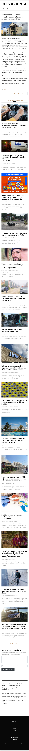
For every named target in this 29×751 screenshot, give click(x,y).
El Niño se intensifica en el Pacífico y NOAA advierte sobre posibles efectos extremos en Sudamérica (12, 702)
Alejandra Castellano (11, 130)
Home (15, 726)
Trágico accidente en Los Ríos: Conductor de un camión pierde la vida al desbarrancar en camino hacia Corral (13, 158)
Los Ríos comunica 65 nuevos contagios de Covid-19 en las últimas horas (11, 517)
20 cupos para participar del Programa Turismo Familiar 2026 (14, 688)
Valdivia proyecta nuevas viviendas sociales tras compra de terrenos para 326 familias (14, 697)
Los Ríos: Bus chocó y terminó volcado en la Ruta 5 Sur (12, 330)
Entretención (14, 737)
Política (15, 732)
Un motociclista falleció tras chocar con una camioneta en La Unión (14, 234)
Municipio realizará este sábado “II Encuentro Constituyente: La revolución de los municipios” (13, 197)
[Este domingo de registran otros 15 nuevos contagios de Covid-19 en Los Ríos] (14, 389)
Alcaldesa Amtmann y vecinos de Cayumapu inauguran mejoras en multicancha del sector (13, 440)
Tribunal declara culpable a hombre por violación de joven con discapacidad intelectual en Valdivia (14, 692)
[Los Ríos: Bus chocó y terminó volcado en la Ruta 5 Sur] (14, 319)
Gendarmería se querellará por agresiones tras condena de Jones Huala (13, 591)
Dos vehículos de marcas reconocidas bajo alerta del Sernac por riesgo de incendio (13, 125)
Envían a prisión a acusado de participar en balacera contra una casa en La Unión (13, 298)
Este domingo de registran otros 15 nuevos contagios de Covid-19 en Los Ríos (14, 402)
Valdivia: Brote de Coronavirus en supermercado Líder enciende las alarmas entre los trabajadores (13, 368)
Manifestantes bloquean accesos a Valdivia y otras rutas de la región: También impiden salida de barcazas (14, 626)
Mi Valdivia (14, 4)
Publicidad (14, 739)
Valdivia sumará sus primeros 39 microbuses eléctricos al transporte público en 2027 (13, 684)
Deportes (14, 735)
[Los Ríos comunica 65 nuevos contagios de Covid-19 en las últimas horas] (14, 502)
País (15, 730)
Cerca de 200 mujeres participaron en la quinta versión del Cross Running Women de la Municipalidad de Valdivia (14, 554)
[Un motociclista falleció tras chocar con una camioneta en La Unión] (14, 221)
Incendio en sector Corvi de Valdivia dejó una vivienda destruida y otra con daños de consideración (14, 479)
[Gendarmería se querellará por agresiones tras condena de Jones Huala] (14, 577)
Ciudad (4, 89)
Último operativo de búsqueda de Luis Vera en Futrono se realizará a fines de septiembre (13, 266)
